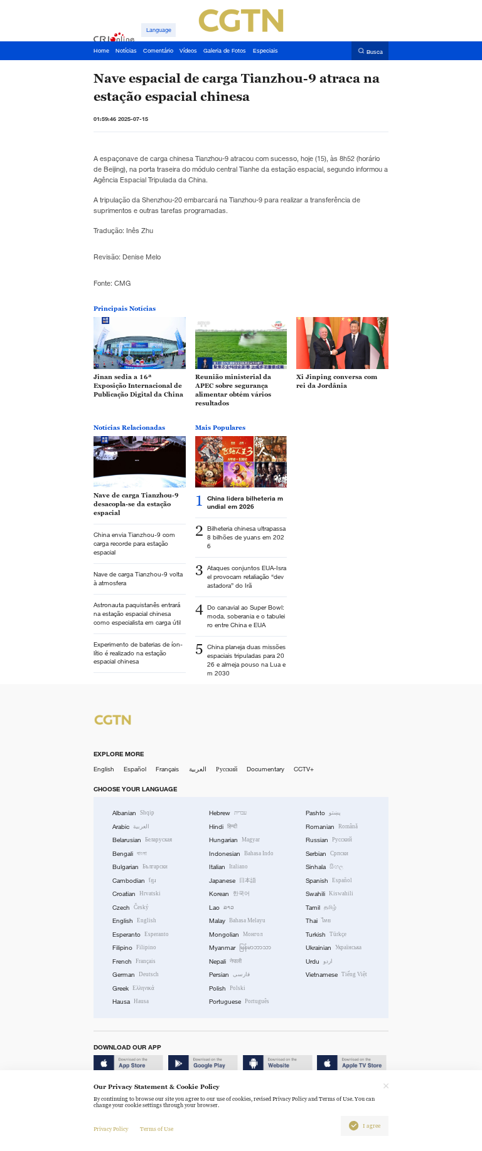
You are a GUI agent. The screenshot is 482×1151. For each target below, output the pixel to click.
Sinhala (324, 867)
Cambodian (134, 881)
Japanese (232, 881)
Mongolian (235, 934)
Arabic (130, 827)
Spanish (329, 881)
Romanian (332, 827)
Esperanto (140, 934)
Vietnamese (336, 975)
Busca (375, 51)
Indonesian (241, 854)
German (135, 975)
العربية (197, 769)
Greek (133, 988)
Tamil (321, 908)
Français (167, 769)
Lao (221, 908)
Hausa (130, 1001)
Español (135, 769)
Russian (329, 840)
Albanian (133, 813)
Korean (229, 894)
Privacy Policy (111, 1129)
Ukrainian (334, 948)
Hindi (223, 827)
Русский (226, 769)
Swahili (329, 894)
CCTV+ (304, 769)
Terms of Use (156, 1129)
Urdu (319, 961)
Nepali (225, 961)
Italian (228, 867)
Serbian (327, 854)
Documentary (265, 769)
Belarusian (142, 840)
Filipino (134, 948)
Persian (229, 975)
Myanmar (240, 948)
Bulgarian (140, 867)
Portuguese (239, 1001)
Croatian (136, 894)
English (104, 769)
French (134, 961)
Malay (237, 921)
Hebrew (228, 813)
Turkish (326, 934)
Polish (227, 988)
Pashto (323, 813)
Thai (318, 921)
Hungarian (234, 840)
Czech (130, 908)
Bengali (129, 854)
